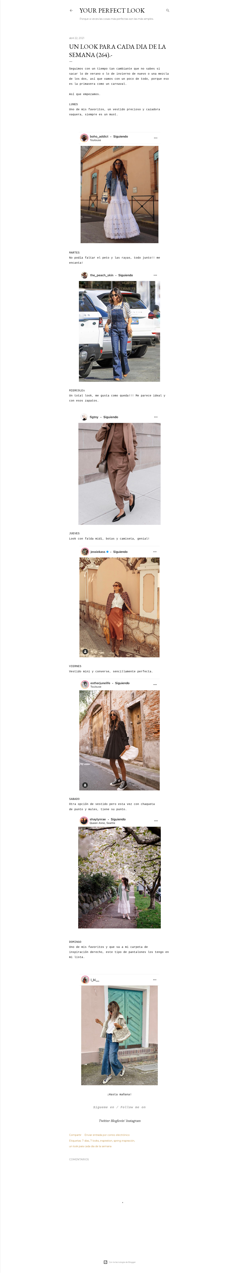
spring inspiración (124, 1140)
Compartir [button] (75, 1135)
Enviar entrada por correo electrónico (107, 1135)
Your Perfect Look (112, 10)
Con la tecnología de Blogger (122, 1262)
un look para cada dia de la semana (90, 1146)
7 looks (94, 1140)
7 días (85, 1140)
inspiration (106, 1140)
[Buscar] (168, 9)
